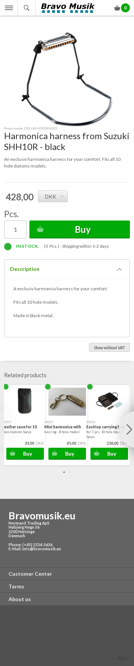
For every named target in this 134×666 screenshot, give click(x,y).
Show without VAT (109, 347)
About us (20, 599)
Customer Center (30, 573)
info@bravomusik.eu (41, 549)
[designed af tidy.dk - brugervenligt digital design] (124, 658)
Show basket (117, 9)
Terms (16, 586)
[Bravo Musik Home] (68, 7)
